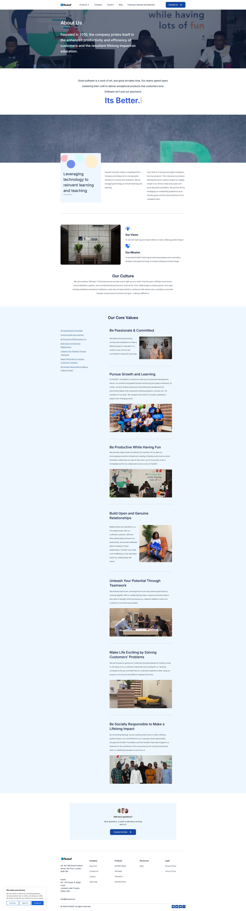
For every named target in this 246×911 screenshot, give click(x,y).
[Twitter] (176, 906)
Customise (12, 903)
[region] (25, 897)
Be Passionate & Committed (72, 331)
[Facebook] (173, 906)
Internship (93, 882)
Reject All (25, 903)
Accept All (37, 903)
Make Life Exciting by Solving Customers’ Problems (72, 361)
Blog (141, 866)
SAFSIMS (118, 871)
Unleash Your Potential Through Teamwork (73, 353)
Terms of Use (170, 871)
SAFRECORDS (120, 866)
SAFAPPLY (119, 877)
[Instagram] (183, 906)
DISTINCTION (120, 882)
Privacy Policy (170, 866)
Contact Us (93, 871)
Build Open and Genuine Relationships (70, 345)
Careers (92, 877)
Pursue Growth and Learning (72, 335)
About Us (93, 866)
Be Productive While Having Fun (73, 339)
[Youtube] (180, 906)
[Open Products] (88, 5)
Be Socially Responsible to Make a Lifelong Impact (74, 368)
